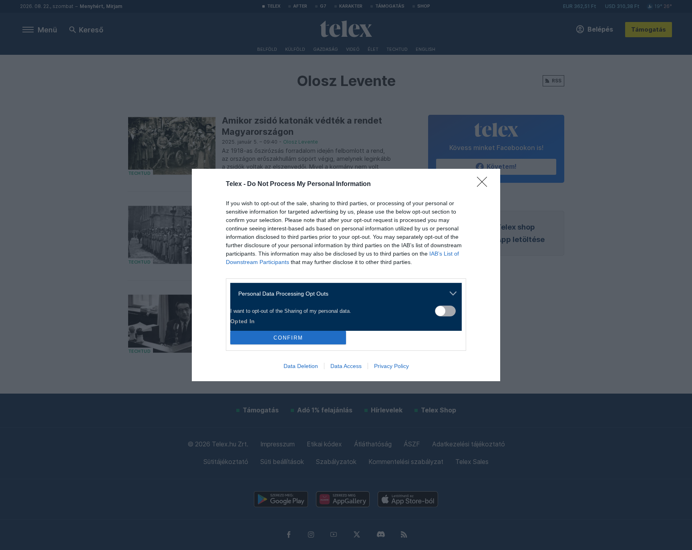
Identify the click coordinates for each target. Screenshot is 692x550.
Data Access (346, 366)
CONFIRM (288, 338)
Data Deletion (301, 366)
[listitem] (343, 293)
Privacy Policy (391, 366)
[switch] (445, 311)
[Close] (484, 184)
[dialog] (346, 275)
